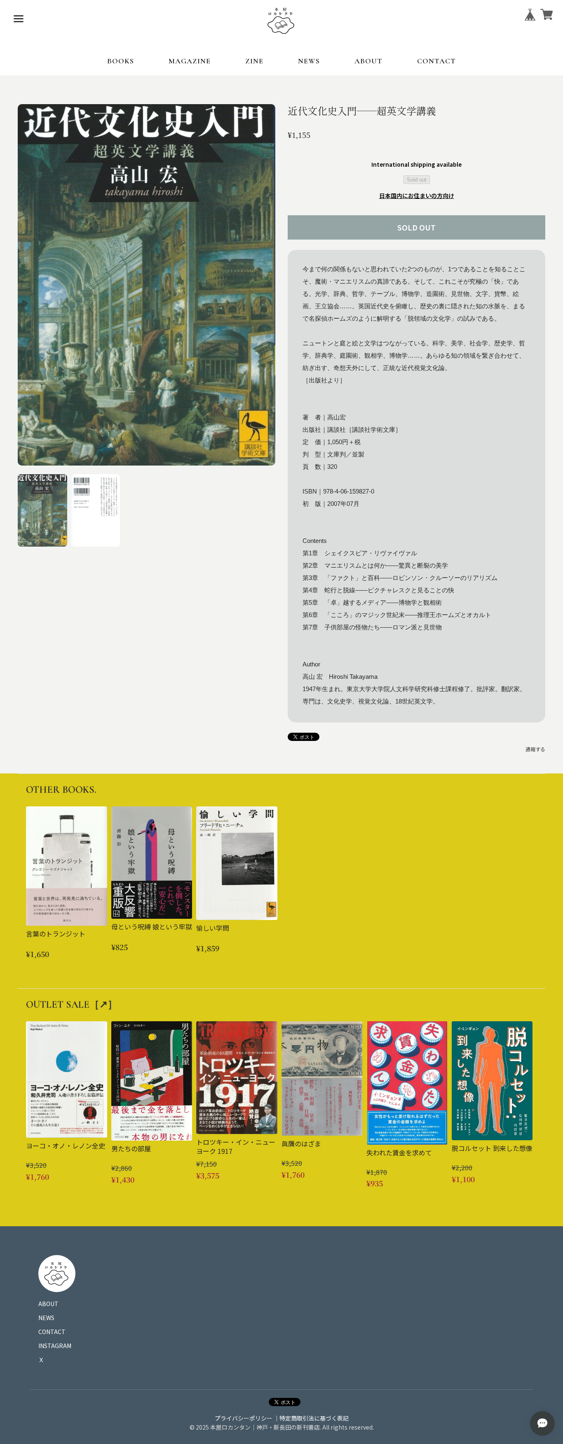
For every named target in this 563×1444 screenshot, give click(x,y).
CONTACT (436, 60)
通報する (535, 748)
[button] (42, 510)
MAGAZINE (190, 60)
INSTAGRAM (54, 1346)
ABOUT (368, 60)
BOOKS (120, 60)
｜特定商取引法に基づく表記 (311, 1418)
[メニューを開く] (18, 18)
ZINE (254, 60)
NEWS (309, 60)
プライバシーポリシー (243, 1418)
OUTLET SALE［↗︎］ (71, 1005)
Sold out (417, 180)
